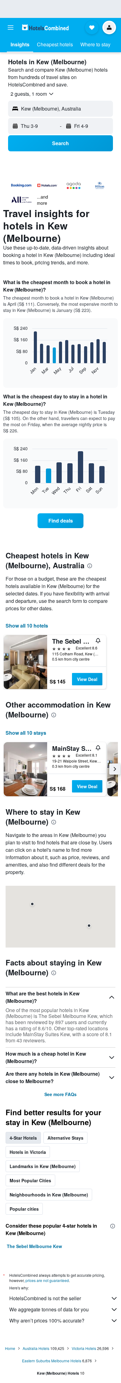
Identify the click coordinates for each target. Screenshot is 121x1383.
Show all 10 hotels (27, 625)
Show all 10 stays (26, 732)
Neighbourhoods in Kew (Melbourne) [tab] (49, 1195)
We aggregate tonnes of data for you (49, 1309)
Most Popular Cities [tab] (30, 1180)
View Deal (87, 679)
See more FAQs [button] (60, 1094)
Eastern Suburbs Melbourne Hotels (51, 1360)
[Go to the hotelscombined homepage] (45, 27)
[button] (10, 27)
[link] (60, 520)
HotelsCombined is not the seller (45, 1298)
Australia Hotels (36, 1348)
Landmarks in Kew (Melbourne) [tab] (43, 1166)
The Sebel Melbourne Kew (34, 1246)
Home (10, 1348)
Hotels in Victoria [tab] (28, 1152)
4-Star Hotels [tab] (23, 1138)
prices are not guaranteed (47, 1280)
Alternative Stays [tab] (65, 1138)
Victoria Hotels (84, 1348)
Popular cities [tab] (24, 1209)
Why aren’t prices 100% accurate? (46, 1320)
